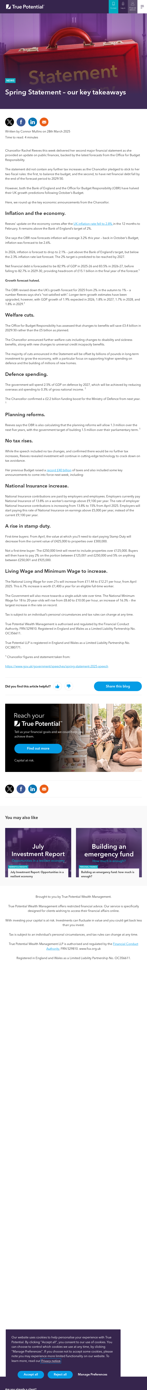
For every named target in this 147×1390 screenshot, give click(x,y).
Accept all (31, 1374)
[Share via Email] (44, 122)
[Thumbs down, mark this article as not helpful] (69, 686)
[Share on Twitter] (9, 122)
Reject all (60, 1374)
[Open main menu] (142, 6)
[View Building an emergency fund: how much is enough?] (109, 852)
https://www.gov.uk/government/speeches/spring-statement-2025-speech (56, 666)
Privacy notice (50, 1361)
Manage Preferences (92, 1374)
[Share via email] (44, 789)
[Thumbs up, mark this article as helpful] (57, 686)
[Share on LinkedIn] (32, 122)
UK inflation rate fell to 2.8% (93, 224)
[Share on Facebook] (21, 122)
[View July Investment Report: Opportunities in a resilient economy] (38, 852)
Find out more (38, 748)
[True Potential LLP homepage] (25, 6)
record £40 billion (59, 470)
